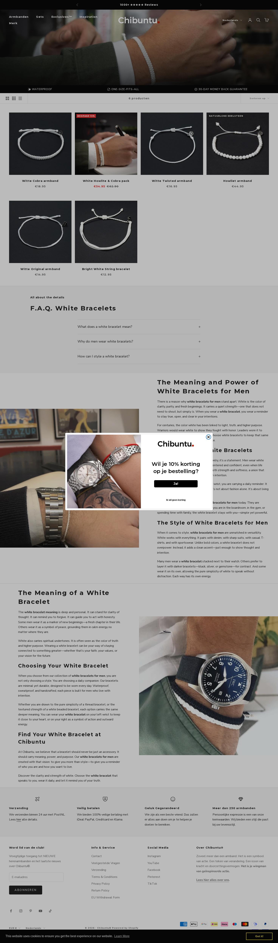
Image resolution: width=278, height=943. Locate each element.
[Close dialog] (208, 437)
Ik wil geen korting (176, 500)
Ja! (176, 483)
